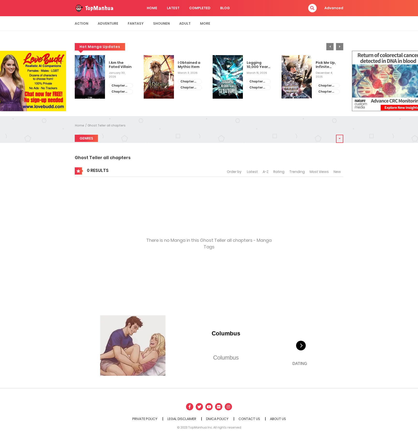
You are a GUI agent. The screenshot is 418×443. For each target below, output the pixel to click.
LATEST (173, 8)
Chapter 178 (325, 85)
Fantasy (136, 23)
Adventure (108, 23)
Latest (252, 171)
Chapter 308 (118, 85)
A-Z (266, 171)
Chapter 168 (187, 81)
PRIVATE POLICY (144, 418)
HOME (152, 8)
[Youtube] (209, 406)
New (337, 171)
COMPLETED (199, 8)
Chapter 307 (118, 91)
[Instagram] (228, 406)
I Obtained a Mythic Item (189, 65)
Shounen (161, 23)
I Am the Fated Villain (120, 65)
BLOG (225, 8)
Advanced (333, 8)
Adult (185, 23)
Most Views (319, 171)
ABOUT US (278, 418)
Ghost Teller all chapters (107, 125)
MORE (205, 23)
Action (81, 23)
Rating (278, 171)
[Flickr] (218, 406)
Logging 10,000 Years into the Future (258, 65)
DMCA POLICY (217, 418)
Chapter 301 (256, 87)
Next (339, 46)
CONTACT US (249, 418)
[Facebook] (189, 406)
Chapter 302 (256, 81)
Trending (297, 171)
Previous (330, 46)
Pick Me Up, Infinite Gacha (326, 65)
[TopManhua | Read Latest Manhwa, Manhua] (94, 7)
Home (79, 125)
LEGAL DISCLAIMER (181, 418)
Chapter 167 (187, 87)
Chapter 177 (325, 91)
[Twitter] (199, 406)
